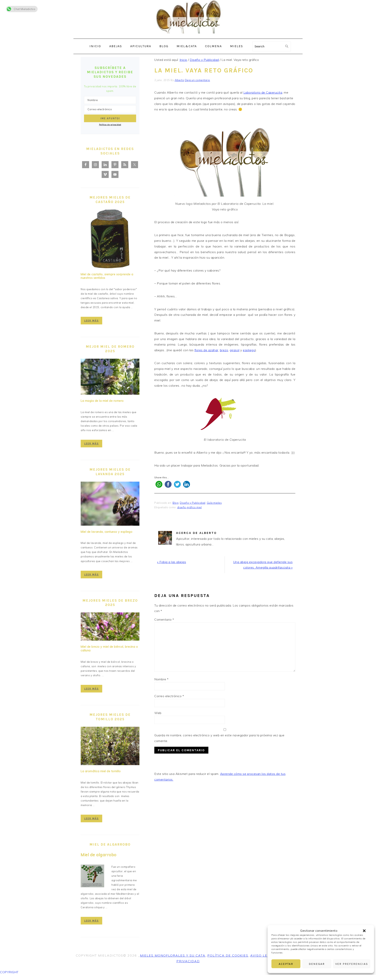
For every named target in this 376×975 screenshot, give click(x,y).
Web (158, 713)
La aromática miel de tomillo (101, 771)
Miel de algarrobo (99, 854)
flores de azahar (206, 350)
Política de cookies (227, 955)
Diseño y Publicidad (192, 502)
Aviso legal (262, 955)
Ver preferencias (351, 964)
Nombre (161, 679)
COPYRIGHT (9, 972)
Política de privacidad (110, 124)
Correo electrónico (169, 696)
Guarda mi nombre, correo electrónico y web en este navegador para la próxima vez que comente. (219, 738)
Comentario (164, 619)
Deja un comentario (197, 80)
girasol (235, 350)
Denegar (317, 964)
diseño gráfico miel (189, 507)
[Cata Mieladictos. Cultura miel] (188, 36)
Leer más (91, 320)
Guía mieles (214, 502)
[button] (364, 931)
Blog (175, 502)
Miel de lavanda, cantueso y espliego (106, 532)
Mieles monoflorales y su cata (172, 955)
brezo (224, 350)
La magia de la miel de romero (102, 401)
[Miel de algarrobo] (92, 877)
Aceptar (286, 964)
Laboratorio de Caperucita (262, 92)
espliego (249, 350)
